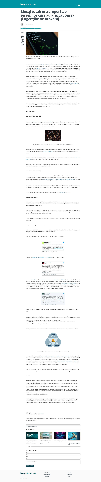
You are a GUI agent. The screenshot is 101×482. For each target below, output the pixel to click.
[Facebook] (22, 36)
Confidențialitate (34, 28)
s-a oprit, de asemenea (65, 192)
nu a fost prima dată (47, 151)
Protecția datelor (24, 478)
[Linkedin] (22, 41)
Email (27, 456)
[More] (22, 44)
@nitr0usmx (41, 413)
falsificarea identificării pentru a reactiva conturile (66, 361)
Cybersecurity (39, 28)
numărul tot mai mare (41, 68)
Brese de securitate (28, 28)
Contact (69, 476)
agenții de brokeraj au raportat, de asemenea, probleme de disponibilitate (48, 279)
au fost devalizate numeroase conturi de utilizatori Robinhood (55, 356)
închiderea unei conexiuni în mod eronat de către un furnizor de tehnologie (58, 179)
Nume (27, 452)
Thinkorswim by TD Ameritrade (68, 283)
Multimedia (69, 474)
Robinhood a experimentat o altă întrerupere (42, 257)
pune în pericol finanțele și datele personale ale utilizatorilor (47, 64)
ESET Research (29, 24)
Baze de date (22, 28)
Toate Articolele (47, 472)
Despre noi (47, 476)
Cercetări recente (47, 474)
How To (69, 472)
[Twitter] (22, 39)
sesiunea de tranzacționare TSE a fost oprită (42, 121)
